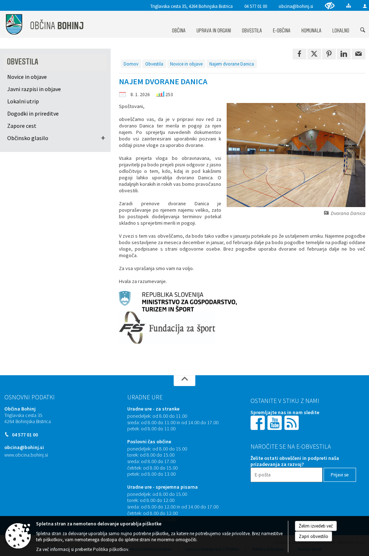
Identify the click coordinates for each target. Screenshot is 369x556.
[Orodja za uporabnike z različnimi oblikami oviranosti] (330, 5)
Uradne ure (145, 397)
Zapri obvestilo (313, 536)
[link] (299, 54)
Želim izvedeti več (316, 526)
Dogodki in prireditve (33, 113)
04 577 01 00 (255, 6)
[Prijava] (365, 6)
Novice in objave (186, 64)
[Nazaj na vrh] (184, 380)
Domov (131, 64)
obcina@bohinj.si (296, 6)
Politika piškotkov (110, 549)
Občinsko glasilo (27, 138)
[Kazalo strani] (348, 5)
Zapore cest (21, 125)
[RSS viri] (292, 422)
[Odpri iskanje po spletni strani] (362, 30)
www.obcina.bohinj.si (26, 455)
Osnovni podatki (29, 397)
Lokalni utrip (23, 101)
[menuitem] (178, 24)
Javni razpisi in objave (34, 89)
